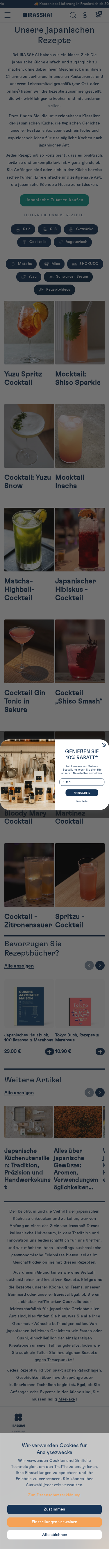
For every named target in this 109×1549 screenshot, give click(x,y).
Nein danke (81, 801)
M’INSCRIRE (82, 792)
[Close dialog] (104, 745)
